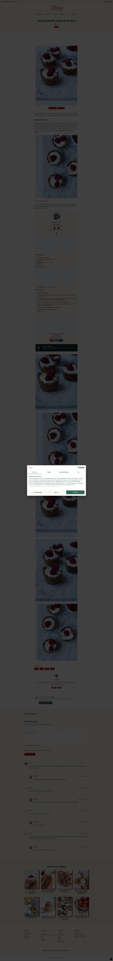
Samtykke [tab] (34, 472)
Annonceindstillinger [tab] (64, 472)
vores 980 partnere (35, 478)
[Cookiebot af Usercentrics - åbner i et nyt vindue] (78, 468)
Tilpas (55, 492)
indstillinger (81, 483)
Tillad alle (75, 492)
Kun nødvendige (37, 492)
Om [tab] (78, 472)
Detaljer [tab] (49, 472)
